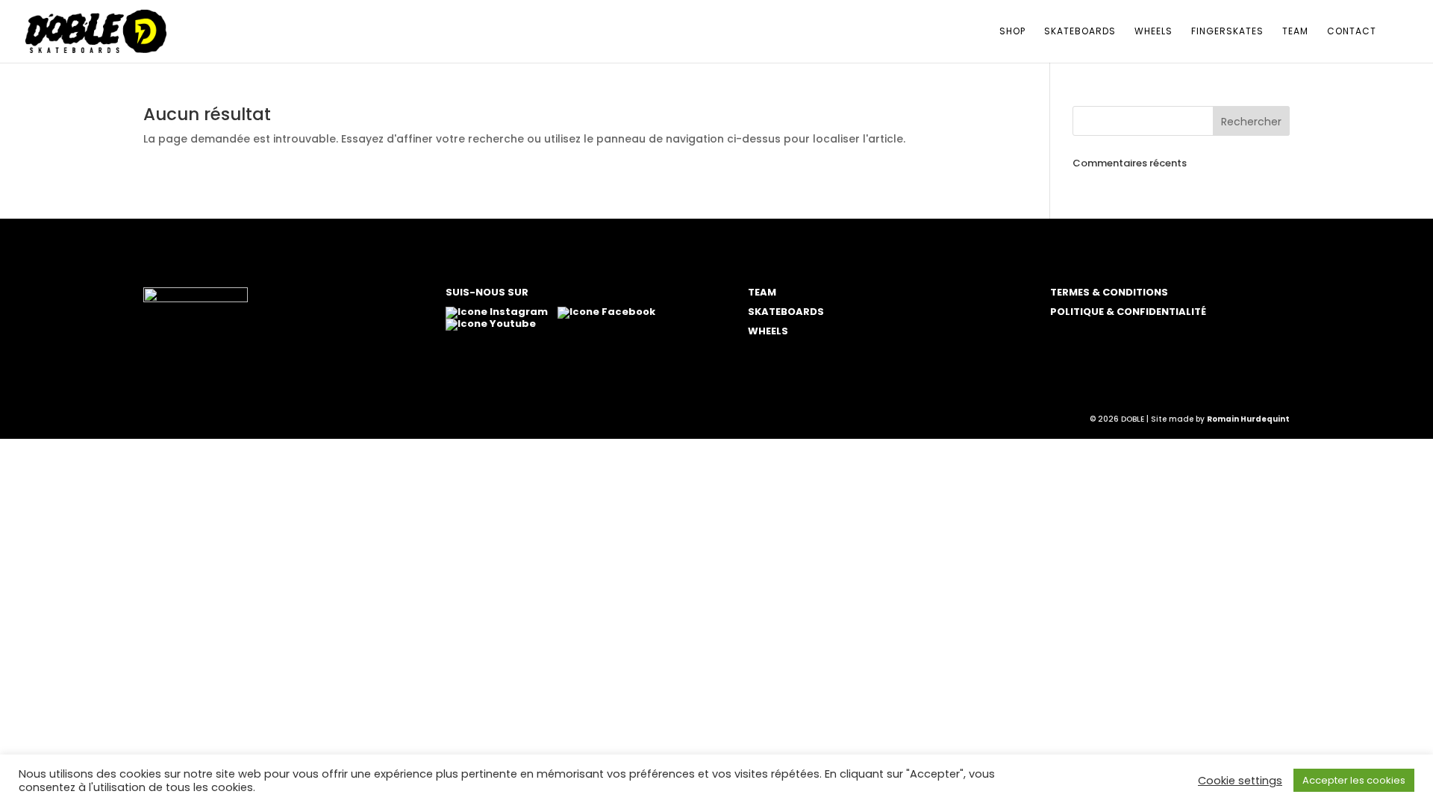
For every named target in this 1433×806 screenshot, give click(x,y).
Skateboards (1080, 31)
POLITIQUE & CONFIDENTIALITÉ (1128, 311)
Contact (1351, 31)
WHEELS (768, 331)
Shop (1012, 31)
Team (1295, 31)
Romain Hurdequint (1248, 419)
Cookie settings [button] (1240, 780)
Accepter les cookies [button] (1353, 780)
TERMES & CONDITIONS (1109, 292)
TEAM (762, 292)
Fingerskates (1227, 31)
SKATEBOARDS (786, 311)
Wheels (1153, 31)
